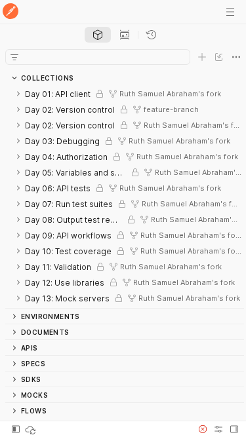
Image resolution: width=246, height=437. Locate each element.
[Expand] (18, 93)
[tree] (124, 197)
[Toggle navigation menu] (230, 12)
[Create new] (202, 57)
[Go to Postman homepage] (10, 12)
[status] (31, 429)
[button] (203, 429)
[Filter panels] (14, 57)
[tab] (98, 35)
